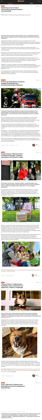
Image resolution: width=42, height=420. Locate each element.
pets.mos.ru (8, 317)
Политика (10, 3)
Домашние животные (9, 275)
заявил (16, 72)
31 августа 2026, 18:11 (4, 86)
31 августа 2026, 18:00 (4, 159)
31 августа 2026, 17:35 (4, 389)
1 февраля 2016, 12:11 (4, 12)
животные (3, 275)
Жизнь (31, 3)
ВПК (16, 145)
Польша (7, 145)
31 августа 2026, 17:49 (4, 289)
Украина (3, 145)
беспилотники (12, 145)
